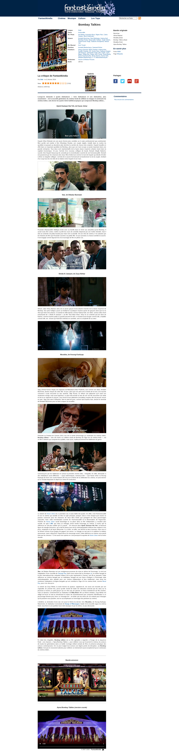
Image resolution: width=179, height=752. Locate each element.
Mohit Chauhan (93, 49)
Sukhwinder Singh (92, 52)
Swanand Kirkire (97, 47)
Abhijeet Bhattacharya (84, 57)
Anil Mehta (81, 34)
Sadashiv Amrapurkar (97, 41)
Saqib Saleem (106, 40)
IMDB (119, 51)
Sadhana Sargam (105, 51)
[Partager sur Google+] (136, 81)
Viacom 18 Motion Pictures (86, 59)
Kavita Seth (104, 56)
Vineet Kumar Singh (84, 41)
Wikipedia (120, 54)
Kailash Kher (102, 49)
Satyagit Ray (62, 573)
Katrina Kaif (104, 38)
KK (90, 51)
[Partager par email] (129, 81)
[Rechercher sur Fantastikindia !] (139, 18)
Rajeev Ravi (99, 34)
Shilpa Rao (86, 54)
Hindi (79, 30)
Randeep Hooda (83, 40)
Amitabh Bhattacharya (85, 47)
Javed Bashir (107, 54)
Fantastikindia (45, 18)
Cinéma (61, 18)
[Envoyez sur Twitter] (122, 81)
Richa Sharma (96, 56)
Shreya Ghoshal (83, 49)
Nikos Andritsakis (89, 36)
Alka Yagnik (101, 52)
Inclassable (81, 32)
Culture (81, 18)
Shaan (92, 54)
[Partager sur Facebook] (115, 81)
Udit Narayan (82, 52)
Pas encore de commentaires (124, 99)
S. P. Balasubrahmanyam (100, 57)
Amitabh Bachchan (84, 38)
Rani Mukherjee (95, 38)
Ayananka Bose (90, 34)
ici (91, 573)
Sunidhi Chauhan (83, 51)
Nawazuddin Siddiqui (95, 40)
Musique (72, 18)
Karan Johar (51, 514)
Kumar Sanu (95, 51)
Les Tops (95, 18)
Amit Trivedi (81, 45)
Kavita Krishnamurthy (84, 56)
